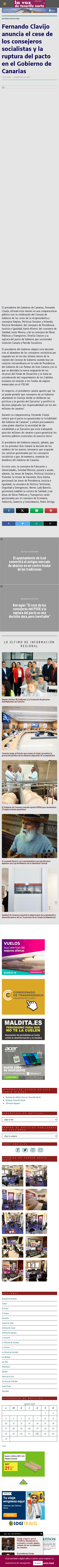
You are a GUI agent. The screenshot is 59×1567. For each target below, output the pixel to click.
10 (6, 1423)
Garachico (5, 1318)
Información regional (11, 19)
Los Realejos (6, 1357)
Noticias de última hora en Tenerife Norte (23, 1097)
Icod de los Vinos (7, 1323)
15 (45, 1423)
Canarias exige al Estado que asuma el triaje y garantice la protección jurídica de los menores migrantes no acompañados (28, 754)
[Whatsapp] (36, 523)
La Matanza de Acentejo (10, 1342)
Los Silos (5, 1362)
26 (21, 1433)
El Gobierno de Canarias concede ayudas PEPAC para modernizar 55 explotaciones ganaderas (29, 808)
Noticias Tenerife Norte (15, 1100)
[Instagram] (33, 1150)
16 (53, 1423)
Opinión (4, 1371)
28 (37, 1433)
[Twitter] (22, 523)
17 (6, 1428)
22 (45, 1428)
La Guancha (6, 1337)
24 (6, 1433)
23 (53, 1428)
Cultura (4, 1303)
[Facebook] (8, 523)
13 (29, 1423)
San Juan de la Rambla (9, 1381)
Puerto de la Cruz (8, 1376)
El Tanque (5, 1313)
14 (37, 1423)
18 (13, 1428)
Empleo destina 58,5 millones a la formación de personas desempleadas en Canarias (26, 700)
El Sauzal (5, 1308)
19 (21, 1428)
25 (13, 1433)
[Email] (50, 523)
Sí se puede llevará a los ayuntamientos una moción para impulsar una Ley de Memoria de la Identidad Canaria (26, 862)
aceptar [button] (38, 1563)
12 (21, 1423)
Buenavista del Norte (9, 1298)
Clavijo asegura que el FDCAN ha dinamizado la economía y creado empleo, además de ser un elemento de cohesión (28, 1543)
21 (37, 1428)
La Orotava (6, 1347)
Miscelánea (6, 1366)
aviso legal (48, 1563)
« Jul (3, 1446)
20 (29, 1428)
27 (29, 1433)
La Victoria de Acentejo (10, 1352)
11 (13, 1423)
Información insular (8, 1328)
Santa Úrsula (6, 1386)
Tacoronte (5, 1391)
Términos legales (12, 1103)
